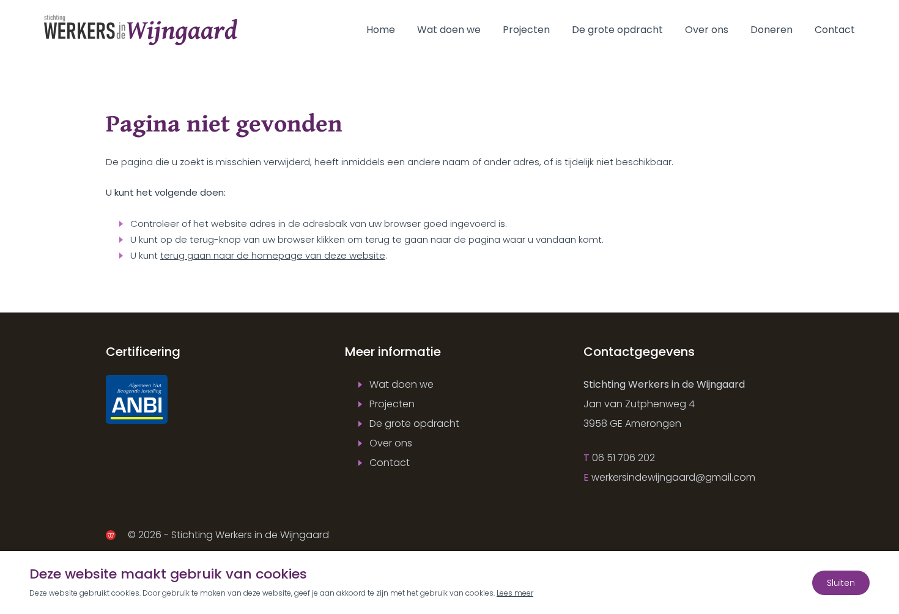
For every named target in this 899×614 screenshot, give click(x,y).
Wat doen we (449, 30)
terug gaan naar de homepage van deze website (272, 255)
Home (380, 30)
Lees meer (515, 593)
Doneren (771, 30)
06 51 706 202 (623, 458)
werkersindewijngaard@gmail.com (673, 477)
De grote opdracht (617, 30)
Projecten (526, 30)
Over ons (706, 30)
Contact (835, 30)
